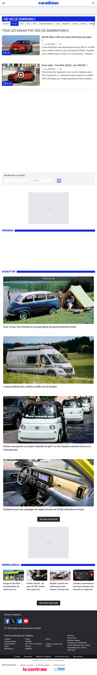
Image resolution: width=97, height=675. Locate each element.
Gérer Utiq (71, 650)
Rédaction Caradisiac (43, 656)
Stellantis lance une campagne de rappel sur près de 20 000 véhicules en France (43, 509)
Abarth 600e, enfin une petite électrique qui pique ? (66, 39)
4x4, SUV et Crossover (33, 644)
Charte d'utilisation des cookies (78, 645)
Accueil (6, 24)
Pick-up (28, 646)
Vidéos (91, 24)
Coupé (27, 639)
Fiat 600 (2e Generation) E (19, 19)
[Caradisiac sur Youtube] (25, 621)
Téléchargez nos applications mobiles (24, 628)
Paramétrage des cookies (76, 648)
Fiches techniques (46, 24)
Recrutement (78, 656)
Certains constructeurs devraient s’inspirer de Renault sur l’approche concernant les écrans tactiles (83, 586)
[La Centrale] (35, 672)
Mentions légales (73, 640)
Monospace (8, 649)
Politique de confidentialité (77, 643)
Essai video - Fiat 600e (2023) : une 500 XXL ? (65, 65)
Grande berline (9, 644)
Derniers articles (11, 564)
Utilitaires (28, 649)
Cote (57, 24)
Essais (14, 24)
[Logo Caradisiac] (49, 5)
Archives (70, 636)
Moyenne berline (10, 641)
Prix (34, 24)
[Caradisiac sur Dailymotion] (20, 621)
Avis (21, 24)
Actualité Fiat (8, 271)
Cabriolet (28, 641)
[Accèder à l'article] (48, 300)
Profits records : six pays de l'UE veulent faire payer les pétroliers (36, 586)
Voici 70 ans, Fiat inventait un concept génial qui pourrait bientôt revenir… (40, 327)
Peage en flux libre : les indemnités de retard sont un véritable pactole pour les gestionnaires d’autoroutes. (13, 586)
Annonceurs (28, 656)
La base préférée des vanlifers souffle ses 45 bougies (30, 386)
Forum (75, 24)
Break (6, 646)
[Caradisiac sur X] (13, 621)
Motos (48, 639)
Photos (83, 24)
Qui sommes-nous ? (62, 656)
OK (59, 181)
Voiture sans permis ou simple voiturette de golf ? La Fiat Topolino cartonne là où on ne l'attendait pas (47, 448)
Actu (28, 24)
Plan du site (71, 638)
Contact (17, 656)
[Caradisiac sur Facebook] (7, 621)
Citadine (7, 639)
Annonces (66, 24)
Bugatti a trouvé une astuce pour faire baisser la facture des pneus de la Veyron (59, 586)
